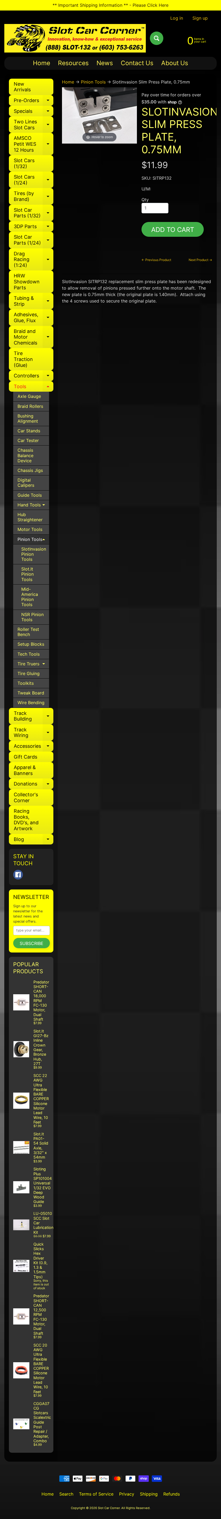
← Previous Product (156, 260)
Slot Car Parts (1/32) (33, 213)
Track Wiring (33, 733)
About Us (174, 63)
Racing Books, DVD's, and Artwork (26, 819)
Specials (33, 112)
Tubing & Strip (33, 301)
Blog (33, 840)
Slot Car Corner (109, 1508)
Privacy (126, 1494)
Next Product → (200, 260)
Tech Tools (29, 654)
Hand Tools (33, 506)
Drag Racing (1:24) (33, 259)
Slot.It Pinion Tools (27, 574)
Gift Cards (25, 757)
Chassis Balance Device (25, 455)
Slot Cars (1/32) (24, 163)
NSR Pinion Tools (32, 617)
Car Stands (29, 430)
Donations (33, 785)
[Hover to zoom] (99, 115)
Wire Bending (31, 702)
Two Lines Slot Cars (33, 125)
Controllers (33, 377)
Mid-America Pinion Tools (29, 596)
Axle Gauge (29, 396)
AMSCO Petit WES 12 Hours (33, 143)
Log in (176, 18)
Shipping (149, 1494)
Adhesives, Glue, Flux (33, 318)
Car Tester (28, 440)
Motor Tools (30, 529)
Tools (33, 388)
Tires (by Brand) (33, 196)
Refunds (171, 1494)
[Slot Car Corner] (75, 38)
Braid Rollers (30, 406)
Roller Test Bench (28, 632)
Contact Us (137, 63)
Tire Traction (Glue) (23, 359)
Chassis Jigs (30, 470)
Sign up (200, 18)
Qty (145, 199)
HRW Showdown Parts (27, 281)
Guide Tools (30, 495)
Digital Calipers (26, 482)
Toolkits (26, 683)
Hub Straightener (30, 517)
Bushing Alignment (28, 418)
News (104, 63)
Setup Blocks (31, 644)
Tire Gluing (29, 673)
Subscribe (31, 943)
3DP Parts (33, 228)
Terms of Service (96, 1494)
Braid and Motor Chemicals (33, 337)
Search (66, 1494)
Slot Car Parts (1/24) (33, 240)
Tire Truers (33, 665)
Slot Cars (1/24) (33, 180)
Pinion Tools (33, 540)
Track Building (33, 716)
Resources (73, 63)
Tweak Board (31, 693)
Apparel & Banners (25, 770)
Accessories (33, 747)
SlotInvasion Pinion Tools (33, 554)
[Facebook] (18, 875)
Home (41, 63)
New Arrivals (22, 87)
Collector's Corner (26, 797)
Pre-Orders (33, 102)
